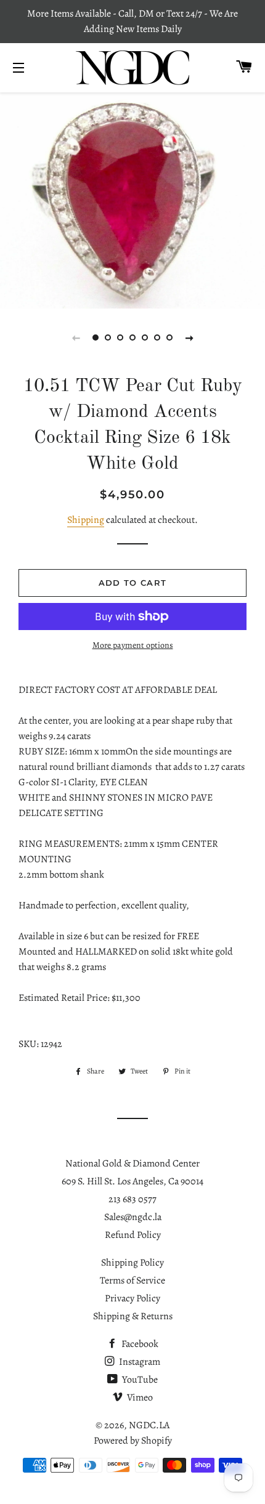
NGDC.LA (149, 1425)
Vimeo (139, 1397)
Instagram (138, 1362)
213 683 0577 (132, 1199)
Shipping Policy (132, 1262)
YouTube (139, 1379)
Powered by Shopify (133, 1440)
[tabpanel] (132, 199)
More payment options (132, 645)
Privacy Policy (132, 1298)
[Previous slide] (75, 337)
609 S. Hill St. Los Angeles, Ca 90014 (132, 1181)
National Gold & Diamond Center (132, 1163)
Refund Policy (133, 1235)
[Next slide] (189, 337)
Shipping (85, 520)
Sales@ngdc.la (132, 1217)
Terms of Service (132, 1280)
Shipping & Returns (133, 1316)
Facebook (139, 1344)
